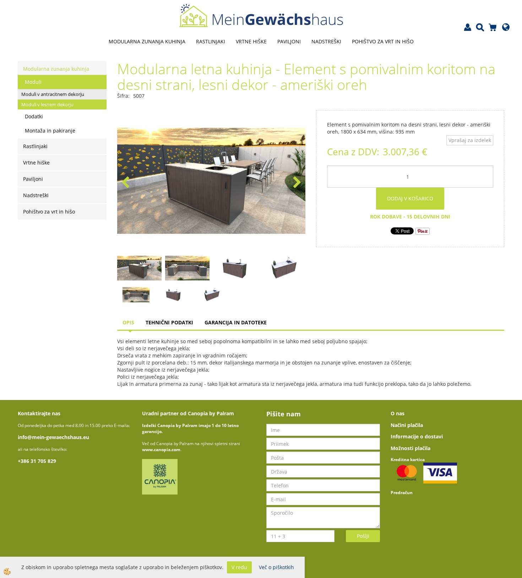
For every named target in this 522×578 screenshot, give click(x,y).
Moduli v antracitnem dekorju (52, 94)
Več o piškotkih (276, 567)
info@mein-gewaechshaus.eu (53, 437)
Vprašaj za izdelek (469, 140)
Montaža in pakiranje (50, 130)
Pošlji (363, 536)
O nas (397, 413)
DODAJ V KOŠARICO (410, 198)
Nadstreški (326, 41)
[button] (296, 183)
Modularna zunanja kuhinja (147, 41)
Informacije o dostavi (417, 436)
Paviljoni (289, 41)
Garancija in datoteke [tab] (236, 322)
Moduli (33, 82)
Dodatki (34, 116)
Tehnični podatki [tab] (169, 322)
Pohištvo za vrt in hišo (383, 41)
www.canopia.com (161, 450)
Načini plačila (407, 425)
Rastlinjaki (210, 41)
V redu (239, 567)
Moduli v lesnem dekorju (47, 104)
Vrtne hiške (251, 41)
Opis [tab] (128, 322)
